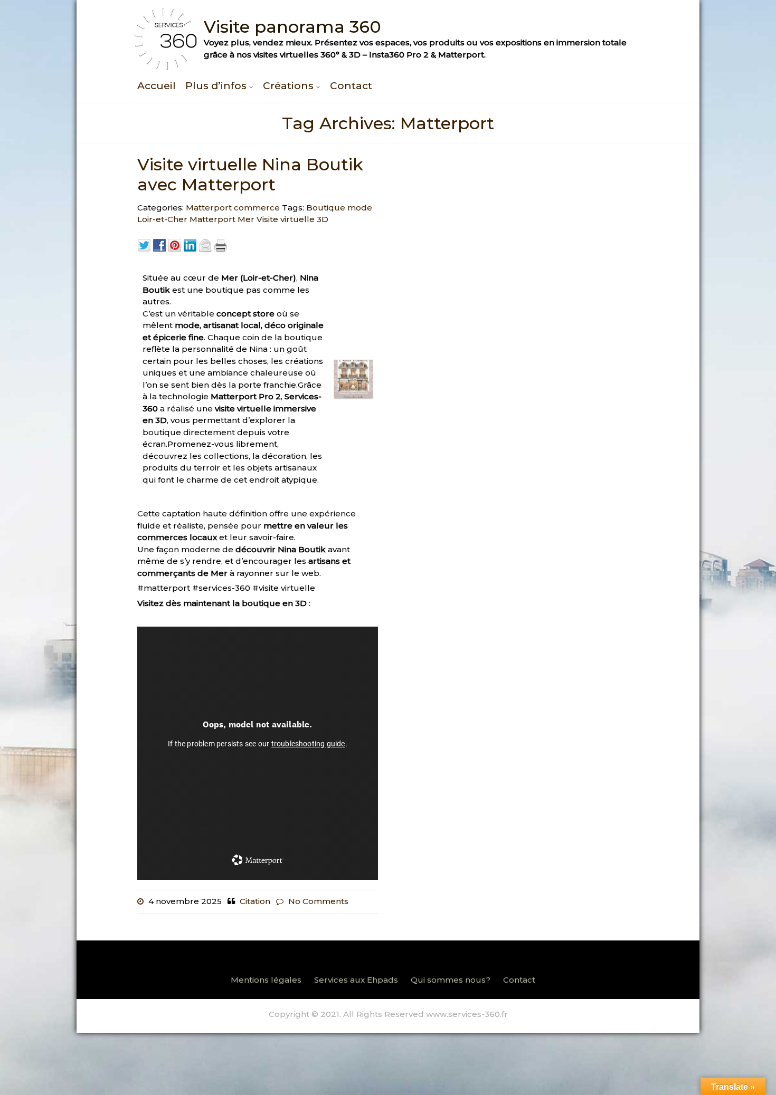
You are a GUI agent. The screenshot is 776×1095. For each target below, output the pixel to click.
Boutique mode (339, 208)
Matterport (209, 208)
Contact (351, 86)
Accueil (156, 86)
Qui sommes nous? (450, 980)
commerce (257, 208)
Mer (246, 219)
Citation (255, 901)
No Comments (318, 901)
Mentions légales (266, 980)
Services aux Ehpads (356, 980)
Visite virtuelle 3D (292, 219)
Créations (288, 86)
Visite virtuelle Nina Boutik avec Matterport (250, 174)
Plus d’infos (216, 86)
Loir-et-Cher (162, 219)
